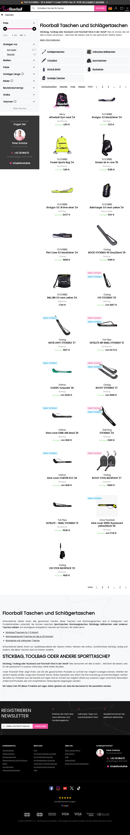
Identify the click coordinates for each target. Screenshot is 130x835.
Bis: (16, 35)
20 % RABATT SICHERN (93, 2)
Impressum (69, 754)
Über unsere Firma (72, 750)
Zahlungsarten (9, 754)
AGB (66, 757)
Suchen (100, 8)
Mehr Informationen (50, 40)
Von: (5, 35)
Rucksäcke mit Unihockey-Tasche (23, 640)
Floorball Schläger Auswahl (45, 754)
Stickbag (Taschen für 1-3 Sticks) (22, 632)
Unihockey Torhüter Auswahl (45, 764)
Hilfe (35, 770)
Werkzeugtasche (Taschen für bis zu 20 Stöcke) (29, 636)
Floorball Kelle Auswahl (43, 757)
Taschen (9, 14)
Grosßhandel (8, 767)
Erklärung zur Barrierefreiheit (76, 764)
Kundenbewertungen (65, 801)
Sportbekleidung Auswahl (44, 760)
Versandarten (8, 750)
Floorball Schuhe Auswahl (44, 767)
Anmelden (40, 726)
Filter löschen (19, 108)
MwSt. (5, 764)
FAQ (35, 750)
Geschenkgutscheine (11, 770)
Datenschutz (70, 760)
